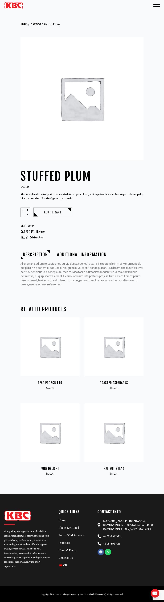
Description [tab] (35, 254)
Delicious (34, 237)
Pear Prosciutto (50, 383)
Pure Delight (50, 469)
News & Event (67, 550)
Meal (41, 237)
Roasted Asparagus (114, 383)
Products (64, 542)
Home (62, 520)
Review (40, 232)
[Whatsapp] (108, 552)
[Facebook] (101, 552)
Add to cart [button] (50, 390)
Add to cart (52, 212)
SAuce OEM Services (71, 535)
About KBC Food (69, 527)
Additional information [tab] (82, 254)
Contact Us (66, 557)
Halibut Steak (114, 469)
